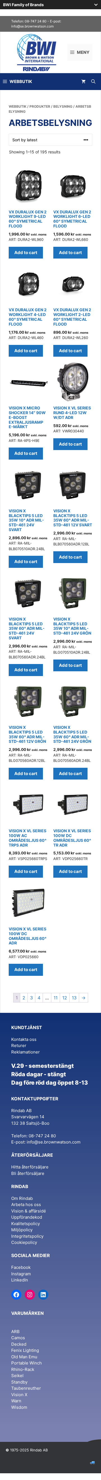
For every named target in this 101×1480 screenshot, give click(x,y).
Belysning (62, 106)
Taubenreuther (26, 1388)
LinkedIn (19, 1280)
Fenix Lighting (25, 1350)
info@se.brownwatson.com (32, 26)
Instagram (21, 1273)
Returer (18, 1045)
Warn (16, 1400)
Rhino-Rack (22, 1369)
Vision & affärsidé (28, 1211)
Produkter (39, 106)
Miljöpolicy (22, 1229)
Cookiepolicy (24, 1242)
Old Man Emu (24, 1356)
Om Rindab (22, 1198)
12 (64, 998)
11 (56, 998)
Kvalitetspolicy (25, 1223)
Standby (19, 1382)
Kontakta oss (23, 1039)
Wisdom (19, 1407)
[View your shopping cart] (83, 81)
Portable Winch (26, 1363)
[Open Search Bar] (93, 81)
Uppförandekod (26, 1217)
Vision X (19, 1394)
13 (74, 998)
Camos (18, 1337)
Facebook (21, 1267)
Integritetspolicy (27, 1236)
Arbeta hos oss (26, 1204)
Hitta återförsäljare (30, 1167)
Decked (18, 1344)
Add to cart (25, 252)
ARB (15, 1331)
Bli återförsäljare (27, 1173)
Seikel (17, 1375)
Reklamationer (25, 1052)
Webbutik (17, 106)
